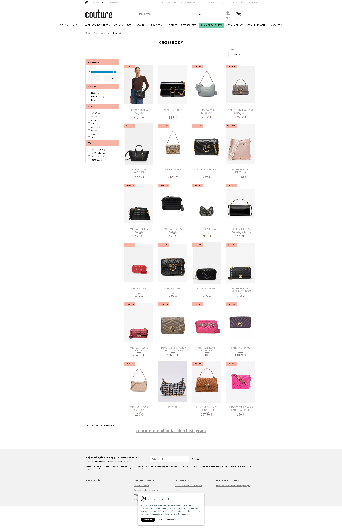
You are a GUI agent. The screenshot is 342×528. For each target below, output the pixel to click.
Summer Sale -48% (211, 25)
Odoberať (195, 459)
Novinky (172, 25)
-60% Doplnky (98, 149)
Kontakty (179, 490)
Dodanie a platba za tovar (146, 490)
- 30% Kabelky (234, 25)
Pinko (95, 100)
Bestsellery (188, 25)
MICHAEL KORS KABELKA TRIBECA (240, 290)
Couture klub (209, 2)
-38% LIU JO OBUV (256, 25)
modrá (95, 116)
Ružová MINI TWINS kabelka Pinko (240, 409)
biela (94, 123)
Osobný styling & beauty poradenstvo (180, 2)
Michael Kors (98, 96)
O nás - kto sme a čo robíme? (188, 485)
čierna (95, 120)
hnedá (95, 134)
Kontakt (253, 2)
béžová (95, 137)
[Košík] (238, 14)
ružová (95, 113)
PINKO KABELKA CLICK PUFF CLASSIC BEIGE (173, 349)
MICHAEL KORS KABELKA (139, 171)
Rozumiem (148, 520)
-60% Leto (276, 25)
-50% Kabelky (98, 156)
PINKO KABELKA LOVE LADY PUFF (241, 111)
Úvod (88, 33)
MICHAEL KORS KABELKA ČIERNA (240, 230)
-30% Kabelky (98, 160)
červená (96, 127)
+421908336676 (112, 2)
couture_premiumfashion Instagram (171, 430)
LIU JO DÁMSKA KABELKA (139, 111)
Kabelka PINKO (172, 110)
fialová (95, 130)
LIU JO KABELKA (206, 229)
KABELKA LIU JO (173, 169)
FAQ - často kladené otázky (232, 2)
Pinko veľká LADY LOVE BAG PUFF (206, 409)
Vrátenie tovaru (141, 485)
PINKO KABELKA (206, 169)
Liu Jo (95, 93)
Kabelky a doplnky (101, 33)
